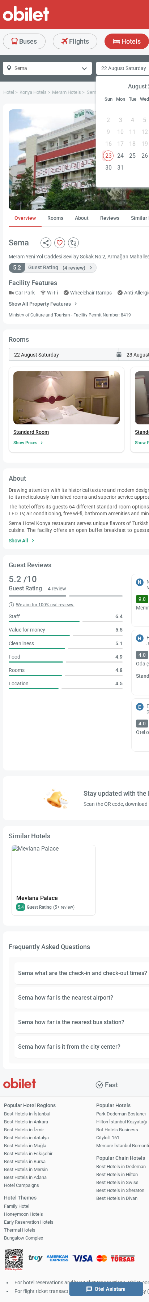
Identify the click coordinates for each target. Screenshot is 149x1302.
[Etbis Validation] (14, 1260)
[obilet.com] (43, 20)
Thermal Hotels (19, 1230)
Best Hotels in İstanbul (27, 1114)
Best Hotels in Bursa (25, 1161)
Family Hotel (16, 1206)
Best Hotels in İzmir (24, 1129)
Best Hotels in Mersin (26, 1169)
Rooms (55, 218)
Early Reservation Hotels (29, 1222)
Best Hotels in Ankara (26, 1121)
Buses (27, 41)
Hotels (130, 41)
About (82, 218)
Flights (78, 41)
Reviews (109, 218)
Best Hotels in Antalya (26, 1137)
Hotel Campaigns (21, 1185)
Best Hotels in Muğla (25, 1145)
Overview (25, 218)
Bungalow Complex (23, 1238)
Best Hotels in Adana (25, 1177)
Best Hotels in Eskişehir (28, 1153)
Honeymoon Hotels (23, 1214)
